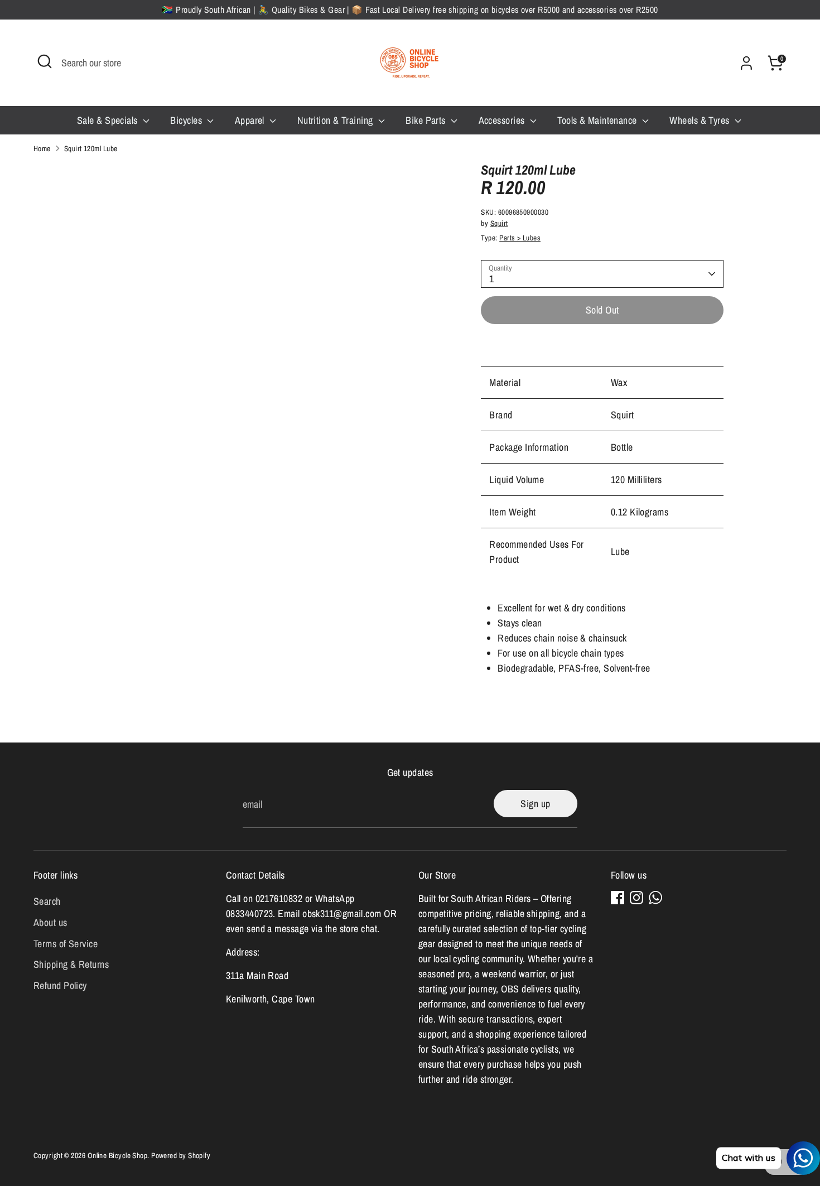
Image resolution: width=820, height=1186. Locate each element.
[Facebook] (617, 897)
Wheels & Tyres (700, 120)
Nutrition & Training (336, 120)
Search (47, 901)
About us (50, 922)
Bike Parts (427, 120)
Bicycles (187, 120)
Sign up (535, 804)
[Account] (746, 63)
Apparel (251, 120)
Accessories (503, 120)
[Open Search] (44, 61)
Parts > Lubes (520, 238)
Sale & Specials (108, 120)
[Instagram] (636, 897)
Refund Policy (60, 985)
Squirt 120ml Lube (91, 148)
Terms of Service (65, 944)
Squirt (499, 223)
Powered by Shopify (180, 1155)
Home (42, 148)
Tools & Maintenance (598, 120)
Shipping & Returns (71, 964)
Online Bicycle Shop (118, 1155)
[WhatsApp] (655, 897)
